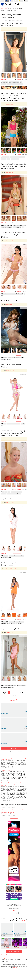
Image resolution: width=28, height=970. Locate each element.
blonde (3, 157)
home (13, 82)
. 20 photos (13, 96)
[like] (1, 79)
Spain (24, 423)
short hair (8, 84)
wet (22, 84)
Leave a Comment (17, 222)
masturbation (16, 82)
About (14, 10)
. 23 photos (12, 22)
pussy (21, 82)
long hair (7, 157)
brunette (3, 555)
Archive (16, 8)
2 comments (18, 355)
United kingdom (14, 159)
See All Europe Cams (14, 951)
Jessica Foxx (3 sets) (10, 172)
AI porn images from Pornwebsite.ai (11, 751)
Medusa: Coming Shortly (5, 803)
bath (3, 491)
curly (6, 357)
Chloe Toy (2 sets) (9, 104)
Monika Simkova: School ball (6, 770)
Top (21, 8)
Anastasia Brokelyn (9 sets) (11, 568)
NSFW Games (21, 751)
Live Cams (4, 8)
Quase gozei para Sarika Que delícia (7, 813)
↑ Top (26, 959)
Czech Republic (5, 82)
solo (16, 84)
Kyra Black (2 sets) (9, 240)
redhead (22, 357)
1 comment (18, 79)
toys (20, 84)
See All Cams (14, 748)
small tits (12, 84)
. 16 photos (12, 301)
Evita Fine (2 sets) (9, 29)
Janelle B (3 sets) (9, 304)
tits (18, 84)
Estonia (9, 357)
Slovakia (2, 557)
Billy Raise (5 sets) (9, 632)
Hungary (6, 293)
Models (3, 10)
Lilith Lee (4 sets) (9, 439)
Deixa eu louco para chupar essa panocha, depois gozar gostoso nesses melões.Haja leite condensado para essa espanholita (14, 805)
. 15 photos (13, 166)
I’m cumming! (14, 913)
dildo (10, 82)
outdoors (16, 157)
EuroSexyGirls (12, 4)
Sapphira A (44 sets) (10, 502)
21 (13, 695)
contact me (15, 967)
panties (20, 157)
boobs (11, 225)
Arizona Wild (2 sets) (10, 370)
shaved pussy (3, 84)
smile (6, 687)
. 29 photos (13, 234)
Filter (10, 8)
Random (10, 10)
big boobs (4, 225)
